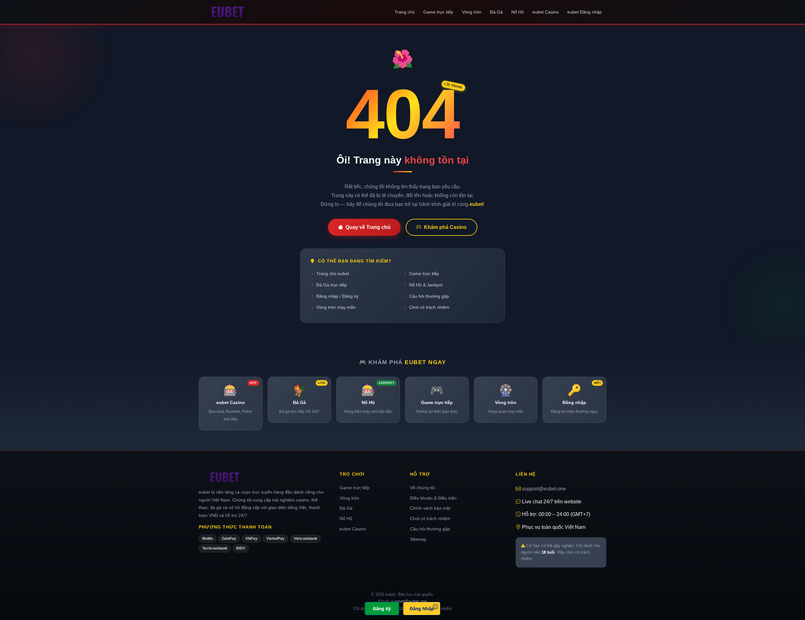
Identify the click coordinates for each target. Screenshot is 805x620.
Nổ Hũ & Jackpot (425, 284)
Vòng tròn (471, 11)
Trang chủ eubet (332, 273)
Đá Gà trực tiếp (331, 284)
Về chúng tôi (422, 487)
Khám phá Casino (445, 227)
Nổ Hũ (517, 11)
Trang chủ (405, 11)
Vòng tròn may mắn (336, 307)
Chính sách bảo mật (430, 508)
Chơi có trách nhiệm (429, 307)
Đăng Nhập (422, 609)
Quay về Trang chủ (368, 227)
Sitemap (418, 539)
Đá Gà (496, 11)
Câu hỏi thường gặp (429, 296)
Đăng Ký (382, 609)
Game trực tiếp (438, 11)
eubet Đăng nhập (584, 11)
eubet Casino (545, 11)
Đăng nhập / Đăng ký (337, 296)
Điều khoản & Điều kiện (433, 498)
